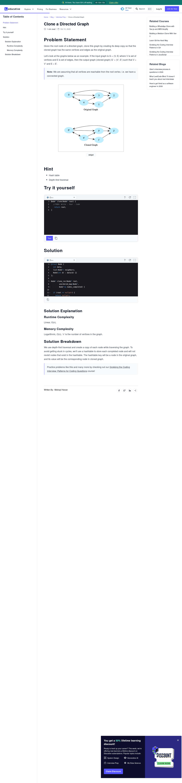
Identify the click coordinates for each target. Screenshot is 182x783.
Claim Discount (113, 771)
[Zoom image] (91, 118)
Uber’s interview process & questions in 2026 (159, 70)
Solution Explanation (13, 41)
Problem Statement (10, 22)
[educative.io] (12, 8)
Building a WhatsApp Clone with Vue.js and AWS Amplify (161, 27)
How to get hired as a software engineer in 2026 (161, 84)
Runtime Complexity (15, 46)
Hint (4, 27)
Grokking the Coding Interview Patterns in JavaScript (161, 53)
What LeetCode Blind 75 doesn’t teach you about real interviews (162, 77)
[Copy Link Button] (135, 390)
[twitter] (124, 390)
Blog (52, 17)
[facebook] (119, 390)
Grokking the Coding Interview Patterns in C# (161, 46)
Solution (6, 37)
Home (46, 17)
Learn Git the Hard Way (158, 40)
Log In (159, 9)
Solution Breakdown (13, 54)
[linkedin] (130, 390)
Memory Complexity (15, 50)
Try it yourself (8, 32)
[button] (50, 201)
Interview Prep (61, 17)
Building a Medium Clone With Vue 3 (162, 34)
